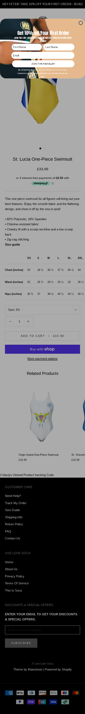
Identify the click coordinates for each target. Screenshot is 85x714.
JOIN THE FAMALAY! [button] (43, 63)
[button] (80, 22)
